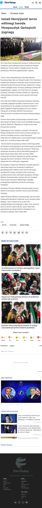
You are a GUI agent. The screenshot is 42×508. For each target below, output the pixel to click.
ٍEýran (4, 225)
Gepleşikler (23, 481)
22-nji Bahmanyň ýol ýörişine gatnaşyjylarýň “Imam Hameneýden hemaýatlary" (21, 269)
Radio (27, 7)
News (3, 13)
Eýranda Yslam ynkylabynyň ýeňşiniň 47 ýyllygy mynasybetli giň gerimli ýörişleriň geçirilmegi (19, 326)
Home (15, 7)
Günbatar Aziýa (17, 13)
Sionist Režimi (24, 225)
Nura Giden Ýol (25, 484)
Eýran (4, 484)
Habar (21, 7)
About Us (23, 494)
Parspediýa (5, 488)
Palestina (13, 225)
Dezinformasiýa (7, 489)
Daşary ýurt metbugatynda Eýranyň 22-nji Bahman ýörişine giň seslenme (20, 298)
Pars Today (9, 2)
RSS (22, 498)
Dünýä (4, 481)
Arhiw (22, 483)
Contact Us (23, 496)
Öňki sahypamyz (25, 488)
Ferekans (23, 486)
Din (4, 486)
